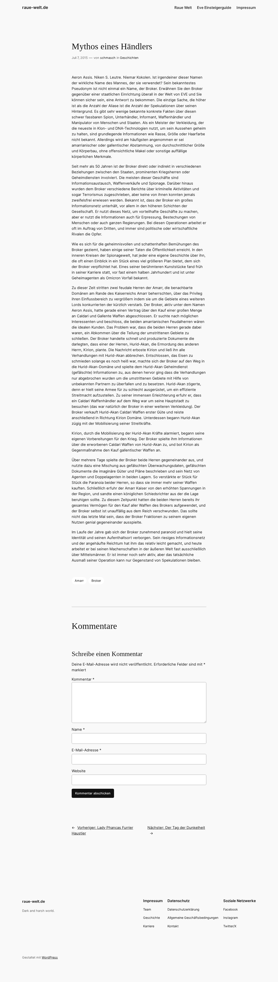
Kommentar (83, 679)
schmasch (108, 58)
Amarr (79, 580)
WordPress (50, 957)
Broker (96, 580)
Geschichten (129, 58)
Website (79, 771)
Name (78, 729)
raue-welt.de (35, 7)
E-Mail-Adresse (86, 750)
